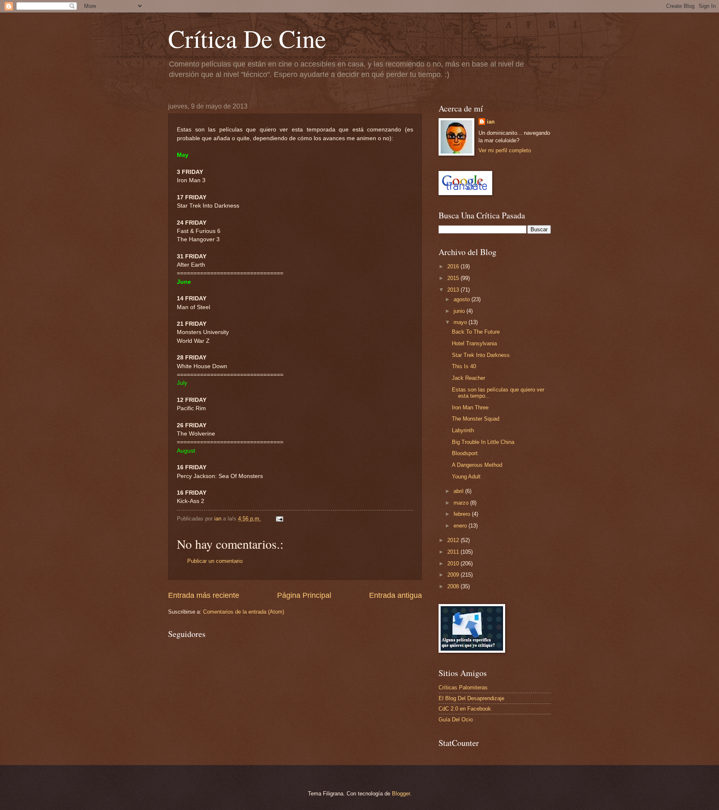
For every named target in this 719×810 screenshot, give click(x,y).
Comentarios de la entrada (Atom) (243, 612)
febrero (463, 514)
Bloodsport (465, 453)
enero (461, 526)
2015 (454, 278)
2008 (454, 586)
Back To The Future (476, 332)
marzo (462, 503)
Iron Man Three (470, 407)
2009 (454, 575)
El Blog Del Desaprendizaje (471, 698)
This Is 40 (464, 366)
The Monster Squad (475, 419)
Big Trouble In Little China (483, 442)
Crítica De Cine (247, 38)
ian (491, 122)
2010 (454, 563)
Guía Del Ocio (456, 719)
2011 (454, 552)
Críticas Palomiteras (463, 687)
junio (460, 311)
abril (459, 491)
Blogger (401, 793)
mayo (461, 322)
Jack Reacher (468, 378)
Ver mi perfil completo (505, 150)
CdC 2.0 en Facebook (465, 709)
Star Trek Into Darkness (481, 355)
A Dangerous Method (477, 465)
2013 (454, 290)
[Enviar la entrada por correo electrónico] (279, 518)
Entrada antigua (395, 595)
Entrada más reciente (203, 595)
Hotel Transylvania (474, 343)
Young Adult (466, 476)
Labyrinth (463, 430)
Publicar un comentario (215, 561)
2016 (454, 266)
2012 (454, 540)
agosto (462, 299)
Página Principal (304, 595)
